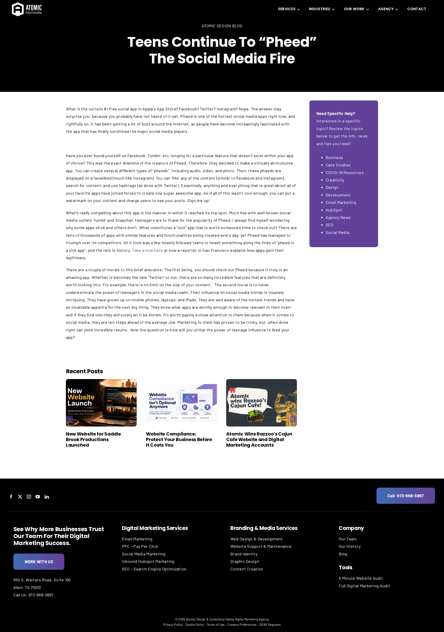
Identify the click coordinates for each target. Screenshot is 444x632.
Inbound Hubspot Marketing (148, 561)
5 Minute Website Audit (361, 578)
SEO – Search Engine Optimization (154, 568)
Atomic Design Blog (222, 25)
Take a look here (147, 250)
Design (332, 187)
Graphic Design (244, 561)
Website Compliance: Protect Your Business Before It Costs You (179, 439)
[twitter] (20, 497)
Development (338, 194)
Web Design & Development (256, 538)
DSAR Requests (270, 624)
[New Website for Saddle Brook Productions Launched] (101, 402)
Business (335, 157)
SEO (329, 224)
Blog (343, 553)
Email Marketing (341, 202)
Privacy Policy (172, 624)
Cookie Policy (194, 624)
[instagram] (29, 497)
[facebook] (11, 497)
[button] (69, 419)
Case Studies (338, 164)
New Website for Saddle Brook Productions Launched (93, 439)
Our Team (348, 538)
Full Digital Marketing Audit (364, 585)
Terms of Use (216, 624)
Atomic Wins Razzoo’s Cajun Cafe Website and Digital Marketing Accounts (259, 439)
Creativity (335, 179)
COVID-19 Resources (345, 172)
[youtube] (38, 497)
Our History (350, 546)
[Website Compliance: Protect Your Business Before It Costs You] (181, 402)
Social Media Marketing (144, 553)
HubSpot (334, 209)
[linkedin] (47, 497)
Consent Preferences (242, 624)
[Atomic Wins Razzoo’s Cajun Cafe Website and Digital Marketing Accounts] (261, 402)
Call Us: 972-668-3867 (33, 594)
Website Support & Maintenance (261, 546)
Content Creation (246, 568)
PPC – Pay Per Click (140, 546)
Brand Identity (243, 553)
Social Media (337, 232)
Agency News (338, 217)
